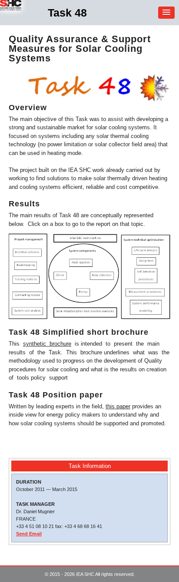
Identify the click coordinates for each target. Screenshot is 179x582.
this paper (118, 406)
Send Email (29, 533)
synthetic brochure (47, 343)
